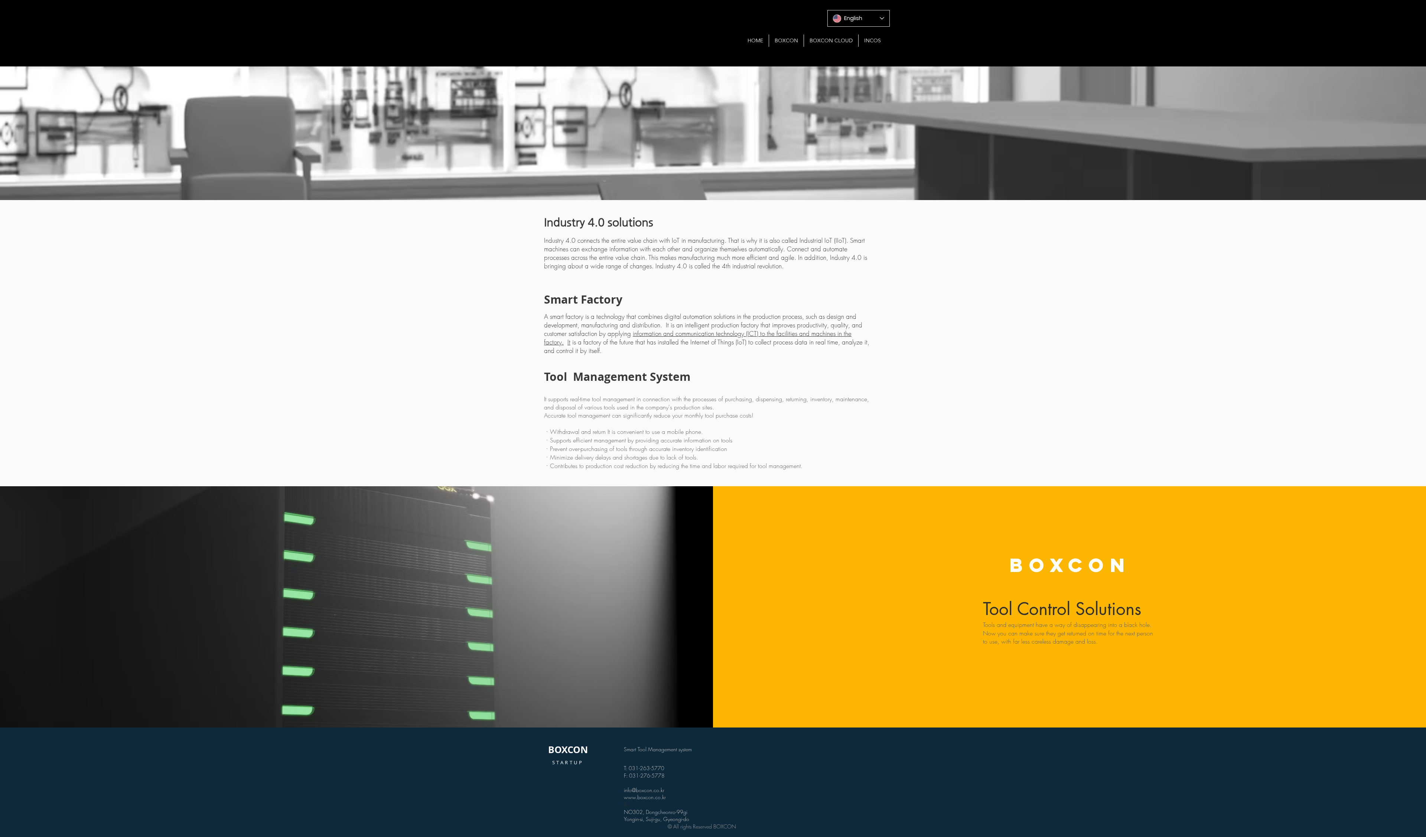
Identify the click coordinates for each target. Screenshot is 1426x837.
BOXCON (568, 749)
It (568, 342)
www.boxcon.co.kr (645, 797)
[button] (786, 41)
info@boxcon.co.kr (644, 790)
